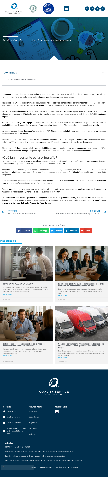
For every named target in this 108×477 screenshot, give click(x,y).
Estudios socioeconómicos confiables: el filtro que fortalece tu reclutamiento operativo (24, 345)
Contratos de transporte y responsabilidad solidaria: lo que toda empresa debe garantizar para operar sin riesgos (81, 346)
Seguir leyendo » (8, 294)
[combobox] (17, 467)
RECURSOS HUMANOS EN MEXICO (18, 284)
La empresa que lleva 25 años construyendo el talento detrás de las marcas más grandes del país (81, 285)
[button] (66, 8)
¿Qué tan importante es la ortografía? (23, 80)
